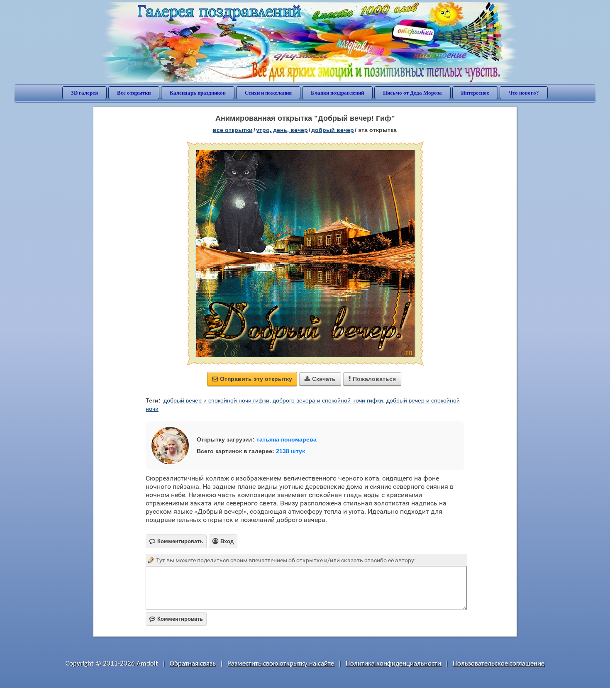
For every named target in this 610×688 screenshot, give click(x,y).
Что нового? (523, 93)
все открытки (233, 130)
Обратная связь (193, 663)
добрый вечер (332, 130)
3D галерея (84, 93)
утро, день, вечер (282, 130)
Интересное (475, 93)
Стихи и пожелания (268, 93)
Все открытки (134, 93)
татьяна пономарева (286, 439)
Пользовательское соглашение (498, 663)
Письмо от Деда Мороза (412, 93)
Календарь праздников (198, 93)
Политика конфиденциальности (393, 663)
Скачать (320, 379)
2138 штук (290, 451)
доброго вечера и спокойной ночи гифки (328, 400)
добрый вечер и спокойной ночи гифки (216, 400)
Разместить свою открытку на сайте (280, 663)
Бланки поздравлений (337, 93)
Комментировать (176, 619)
